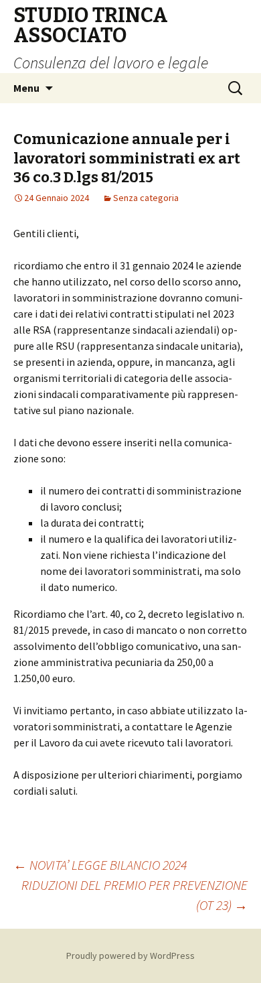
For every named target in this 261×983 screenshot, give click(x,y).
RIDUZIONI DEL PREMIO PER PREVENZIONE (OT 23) (134, 894)
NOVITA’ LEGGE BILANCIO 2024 (100, 864)
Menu (26, 87)
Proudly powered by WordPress (130, 955)
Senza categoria (146, 198)
